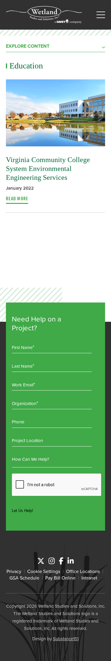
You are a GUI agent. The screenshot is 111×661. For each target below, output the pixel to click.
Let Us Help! (22, 510)
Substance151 (66, 639)
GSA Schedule (24, 577)
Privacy (14, 571)
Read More (17, 199)
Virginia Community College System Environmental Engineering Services (48, 168)
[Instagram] (52, 561)
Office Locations (83, 571)
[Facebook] (61, 561)
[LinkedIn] (70, 561)
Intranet (89, 577)
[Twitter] (40, 561)
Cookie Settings (43, 571)
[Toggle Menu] (100, 15)
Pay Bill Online (60, 577)
